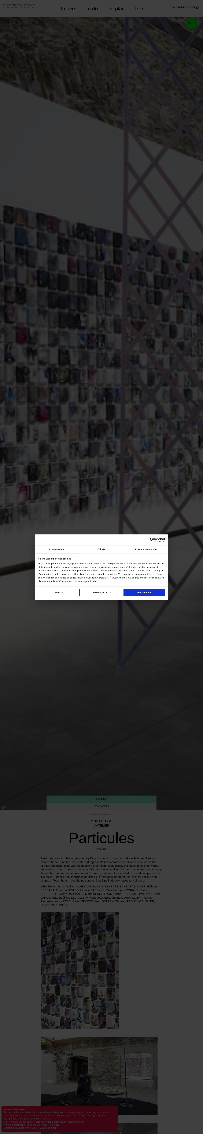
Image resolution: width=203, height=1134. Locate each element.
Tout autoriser (144, 592)
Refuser (59, 592)
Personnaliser (100, 592)
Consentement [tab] (56, 549)
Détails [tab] (101, 549)
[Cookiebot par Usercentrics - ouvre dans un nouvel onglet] (152, 540)
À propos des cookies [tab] (146, 549)
